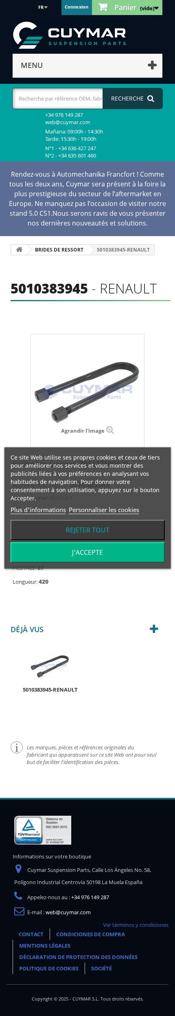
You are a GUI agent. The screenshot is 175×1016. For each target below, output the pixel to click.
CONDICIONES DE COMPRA (90, 934)
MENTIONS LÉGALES (44, 945)
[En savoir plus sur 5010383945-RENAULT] (50, 665)
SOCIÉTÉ (101, 968)
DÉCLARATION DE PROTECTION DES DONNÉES (78, 957)
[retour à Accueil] (19, 250)
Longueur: (26, 581)
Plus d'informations (38, 510)
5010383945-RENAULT (50, 689)
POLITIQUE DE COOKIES (49, 968)
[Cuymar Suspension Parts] (74, 35)
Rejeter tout (87, 530)
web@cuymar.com (68, 912)
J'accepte (87, 552)
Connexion (76, 7)
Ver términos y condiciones (135, 924)
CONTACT (31, 934)
